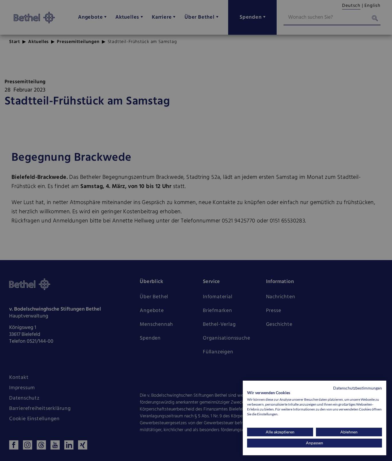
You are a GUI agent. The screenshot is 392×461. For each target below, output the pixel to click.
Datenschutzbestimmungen (357, 388)
